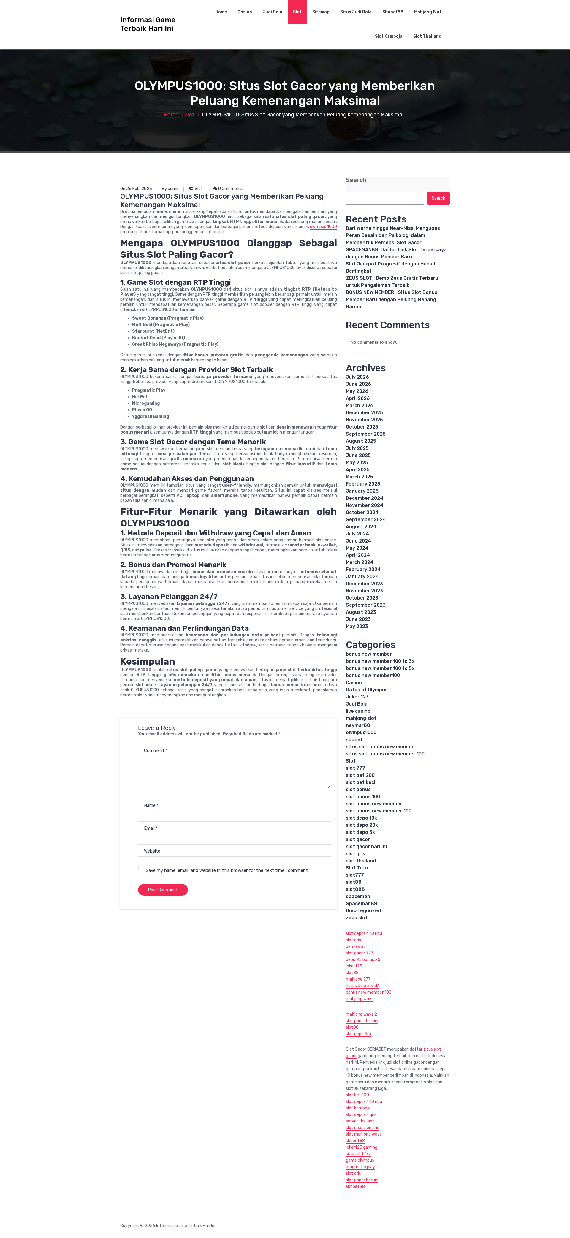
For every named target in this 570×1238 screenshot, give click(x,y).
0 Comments (230, 188)
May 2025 (357, 462)
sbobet (354, 739)
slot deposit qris (361, 1114)
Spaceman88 (361, 903)
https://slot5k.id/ (362, 985)
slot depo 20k (362, 825)
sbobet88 (355, 1140)
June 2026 (358, 384)
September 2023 (366, 605)
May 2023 (357, 626)
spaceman (358, 896)
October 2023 (362, 598)
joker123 (354, 966)
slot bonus (358, 789)
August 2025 (361, 441)
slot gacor (358, 839)
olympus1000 (361, 732)
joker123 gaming (361, 1147)
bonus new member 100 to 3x (380, 661)
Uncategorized (363, 910)
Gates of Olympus (367, 689)
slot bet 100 (357, 1095)
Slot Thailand (427, 36)
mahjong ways (359, 998)
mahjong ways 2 (361, 1014)
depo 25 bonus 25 (363, 959)
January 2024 (362, 576)
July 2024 (357, 534)
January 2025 (362, 491)
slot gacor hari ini (366, 846)
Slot (297, 12)
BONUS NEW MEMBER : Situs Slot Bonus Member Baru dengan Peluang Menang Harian (391, 299)
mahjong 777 (358, 979)
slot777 (355, 875)
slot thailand (361, 861)
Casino (245, 12)
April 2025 (358, 469)
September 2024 (366, 519)
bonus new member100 (373, 675)
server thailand (360, 1121)
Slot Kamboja (389, 36)
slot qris (355, 853)
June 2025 (358, 455)
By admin (171, 188)
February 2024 (363, 569)
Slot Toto (357, 868)
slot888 (355, 889)
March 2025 (359, 477)
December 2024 (364, 498)
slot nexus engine (362, 1127)
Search (356, 180)
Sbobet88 (392, 12)
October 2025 (362, 427)
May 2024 (357, 548)
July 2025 (357, 448)
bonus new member (369, 654)
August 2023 (361, 612)
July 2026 (357, 377)
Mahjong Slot (427, 12)
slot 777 (355, 768)
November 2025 (364, 420)
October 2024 (362, 512)
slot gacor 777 (359, 953)
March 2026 (359, 405)
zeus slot (357, 918)
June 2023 (358, 619)
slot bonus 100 (363, 796)
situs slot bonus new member (380, 747)
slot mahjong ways (364, 1134)
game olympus (360, 1160)
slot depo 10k (361, 818)
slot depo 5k (360, 832)
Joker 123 (357, 697)
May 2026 (357, 391)
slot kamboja (358, 1108)
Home (221, 12)
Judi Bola (272, 12)
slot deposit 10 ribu (364, 933)
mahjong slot (361, 718)
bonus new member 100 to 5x (380, 668)
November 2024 (364, 505)
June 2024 (358, 541)
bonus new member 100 (369, 992)
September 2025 (366, 434)
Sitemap (321, 12)
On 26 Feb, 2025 (136, 188)
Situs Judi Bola (356, 12)
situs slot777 (358, 1153)
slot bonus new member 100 (378, 811)
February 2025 (363, 484)
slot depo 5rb (358, 1033)
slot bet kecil (361, 782)
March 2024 (359, 562)
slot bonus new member (374, 804)
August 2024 (361, 526)
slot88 (354, 882)
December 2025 (364, 412)
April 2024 (358, 555)
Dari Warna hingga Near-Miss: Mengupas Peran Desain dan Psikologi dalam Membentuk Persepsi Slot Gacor (393, 235)
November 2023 (364, 591)
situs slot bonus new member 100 (385, 754)
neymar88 (358, 725)
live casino (358, 711)
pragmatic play (360, 1166)
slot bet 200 (360, 775)
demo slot (355, 946)
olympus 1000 (323, 226)
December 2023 (364, 583)
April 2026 (358, 398)
